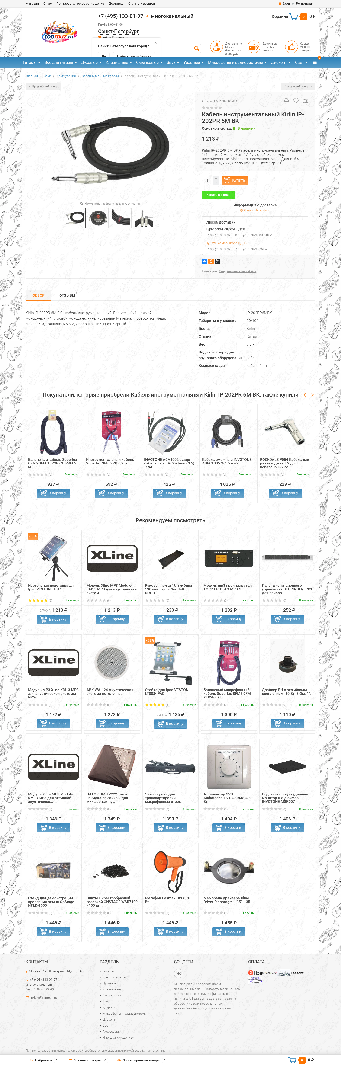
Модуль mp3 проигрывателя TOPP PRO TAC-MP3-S (228, 587)
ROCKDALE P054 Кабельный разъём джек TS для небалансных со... (284, 463)
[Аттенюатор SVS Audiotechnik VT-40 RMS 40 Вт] (228, 767)
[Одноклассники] (211, 261)
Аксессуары (112, 1031)
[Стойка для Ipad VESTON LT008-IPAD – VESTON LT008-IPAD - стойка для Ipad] (170, 662)
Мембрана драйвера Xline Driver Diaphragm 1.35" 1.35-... (228, 900)
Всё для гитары (59, 62)
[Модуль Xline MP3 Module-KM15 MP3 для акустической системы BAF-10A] (112, 558)
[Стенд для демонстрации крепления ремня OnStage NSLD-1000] (53, 870)
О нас (47, 3)
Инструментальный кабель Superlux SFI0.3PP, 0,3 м (110, 461)
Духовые (89, 62)
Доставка (116, 3)
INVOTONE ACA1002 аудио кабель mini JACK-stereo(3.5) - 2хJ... (169, 463)
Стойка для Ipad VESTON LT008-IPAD (166, 692)
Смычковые (147, 62)
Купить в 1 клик (218, 195)
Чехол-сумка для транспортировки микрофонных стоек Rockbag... (163, 799)
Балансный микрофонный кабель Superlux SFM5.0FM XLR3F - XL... (227, 693)
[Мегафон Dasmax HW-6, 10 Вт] (170, 870)
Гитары (29, 62)
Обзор (38, 295)
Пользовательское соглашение (80, 3)
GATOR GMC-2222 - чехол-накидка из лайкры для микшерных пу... (109, 798)
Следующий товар (297, 86)
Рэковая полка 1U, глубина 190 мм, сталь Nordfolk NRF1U (168, 589)
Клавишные (117, 62)
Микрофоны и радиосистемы (235, 62)
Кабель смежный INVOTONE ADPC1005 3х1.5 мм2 (226, 461)
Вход (286, 3)
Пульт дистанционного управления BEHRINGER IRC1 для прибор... (287, 589)
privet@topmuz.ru (44, 997)
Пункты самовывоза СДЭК (226, 243)
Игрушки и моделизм (118, 1037)
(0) (50, 474)
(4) (167, 705)
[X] (217, 261)
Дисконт (279, 62)
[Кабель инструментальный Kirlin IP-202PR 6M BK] (75, 217)
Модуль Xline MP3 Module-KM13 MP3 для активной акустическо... (51, 798)
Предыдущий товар (44, 86)
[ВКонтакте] (204, 261)
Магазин (32, 3)
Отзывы (68, 295)
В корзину (57, 493)
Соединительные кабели (237, 271)
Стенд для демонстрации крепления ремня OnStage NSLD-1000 (51, 902)
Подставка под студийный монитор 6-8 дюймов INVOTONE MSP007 (285, 798)
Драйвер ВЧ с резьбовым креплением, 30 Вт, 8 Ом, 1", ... (286, 693)
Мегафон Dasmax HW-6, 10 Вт (168, 900)
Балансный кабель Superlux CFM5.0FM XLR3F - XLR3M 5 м (52, 463)
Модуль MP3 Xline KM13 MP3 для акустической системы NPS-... (53, 693)
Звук (171, 62)
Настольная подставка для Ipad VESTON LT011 (52, 587)
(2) (50, 600)
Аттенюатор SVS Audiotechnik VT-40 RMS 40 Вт (226, 798)
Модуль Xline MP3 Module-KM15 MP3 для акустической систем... (112, 589)
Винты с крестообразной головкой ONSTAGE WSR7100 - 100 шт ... (112, 902)
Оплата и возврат (141, 3)
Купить (238, 180)
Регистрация (305, 3)
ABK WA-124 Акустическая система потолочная (110, 692)
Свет (299, 62)
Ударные (191, 62)
